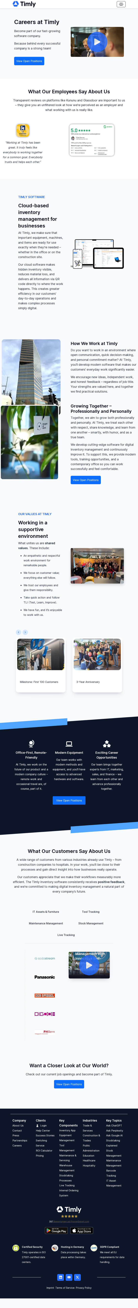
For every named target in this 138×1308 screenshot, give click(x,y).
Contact (17, 1130)
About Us (18, 1125)
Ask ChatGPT (114, 1125)
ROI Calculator (44, 1150)
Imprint (50, 1287)
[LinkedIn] (60, 1277)
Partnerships (19, 1140)
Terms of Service (65, 1287)
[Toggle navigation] (121, 4)
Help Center (43, 1130)
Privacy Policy (84, 1287)
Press (15, 1135)
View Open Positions (29, 61)
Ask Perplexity (114, 1130)
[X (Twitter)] (77, 1277)
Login (43, 1125)
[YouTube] (69, 1277)
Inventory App (67, 1130)
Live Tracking (67, 1185)
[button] (18, 632)
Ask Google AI (114, 1135)
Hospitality (89, 1165)
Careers (17, 1145)
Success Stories (45, 1135)
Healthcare (89, 1160)
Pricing (40, 1155)
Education (88, 1155)
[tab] (49, 912)
